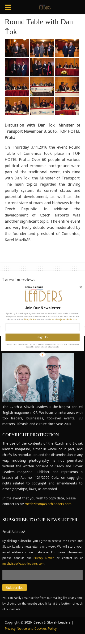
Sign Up (42, 337)
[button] (42, 308)
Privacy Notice (29, 319)
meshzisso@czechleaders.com (64, 319)
